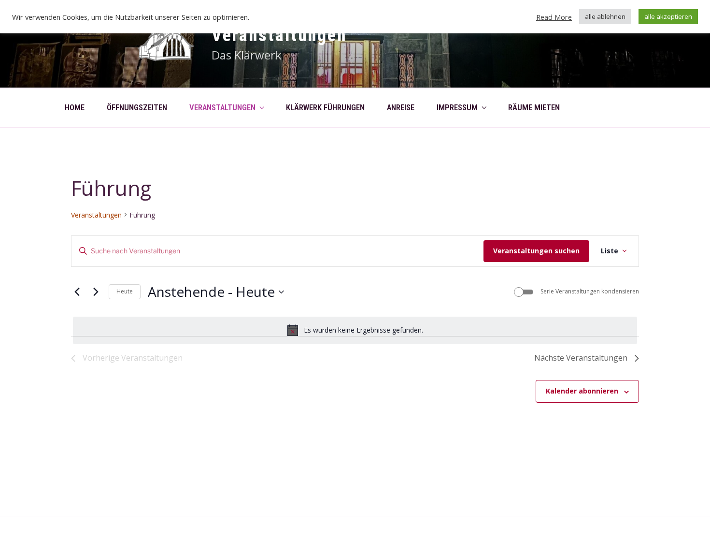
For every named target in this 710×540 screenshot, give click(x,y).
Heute (124, 291)
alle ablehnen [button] (605, 16)
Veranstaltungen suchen (536, 250)
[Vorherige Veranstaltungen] (77, 292)
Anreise (400, 107)
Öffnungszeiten (137, 107)
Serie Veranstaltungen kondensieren (589, 291)
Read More (554, 17)
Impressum (457, 107)
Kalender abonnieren (582, 390)
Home (75, 107)
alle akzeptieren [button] (668, 16)
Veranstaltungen (279, 35)
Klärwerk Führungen (325, 107)
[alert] (355, 330)
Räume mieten (534, 107)
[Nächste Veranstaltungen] (95, 292)
